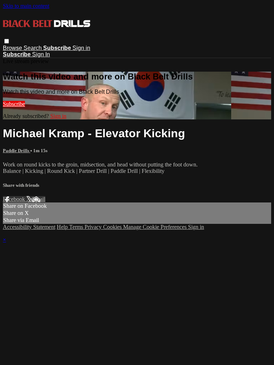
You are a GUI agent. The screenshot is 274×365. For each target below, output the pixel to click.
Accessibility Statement (29, 227)
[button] (6, 41)
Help (63, 227)
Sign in (81, 48)
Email (38, 199)
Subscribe (14, 104)
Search (33, 48)
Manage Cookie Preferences (155, 227)
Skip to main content (26, 6)
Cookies (113, 227)
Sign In (41, 54)
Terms (77, 227)
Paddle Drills (16, 150)
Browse (13, 48)
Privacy (94, 227)
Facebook (14, 199)
